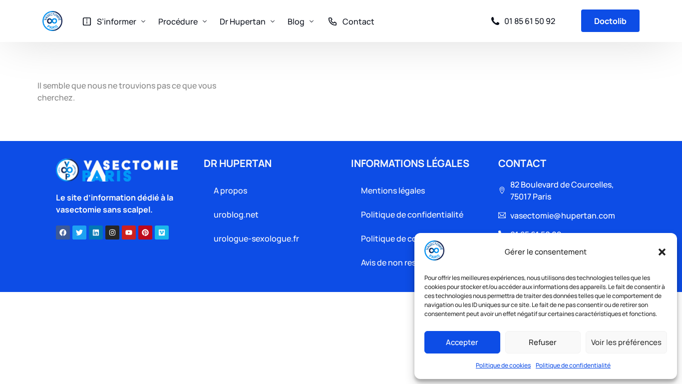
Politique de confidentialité (573, 365)
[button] (662, 252)
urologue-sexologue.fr (256, 238)
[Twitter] (79, 233)
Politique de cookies (503, 365)
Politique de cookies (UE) (408, 238)
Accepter (462, 342)
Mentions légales (393, 190)
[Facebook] (63, 233)
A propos (230, 190)
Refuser (543, 342)
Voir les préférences (626, 342)
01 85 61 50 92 (529, 21)
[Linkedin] (96, 233)
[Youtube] (129, 233)
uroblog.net (236, 214)
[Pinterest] (145, 233)
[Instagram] (112, 233)
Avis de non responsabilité (409, 262)
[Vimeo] (162, 233)
